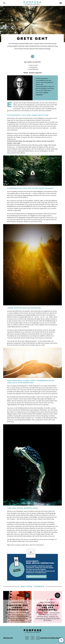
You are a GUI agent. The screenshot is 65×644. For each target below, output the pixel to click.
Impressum (8, 638)
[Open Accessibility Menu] (61, 640)
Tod (32, 193)
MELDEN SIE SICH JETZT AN (36, 576)
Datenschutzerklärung (51, 638)
